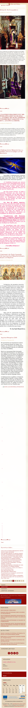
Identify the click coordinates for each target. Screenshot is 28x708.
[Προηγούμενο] (5, 581)
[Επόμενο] (21, 581)
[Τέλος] (23, 581)
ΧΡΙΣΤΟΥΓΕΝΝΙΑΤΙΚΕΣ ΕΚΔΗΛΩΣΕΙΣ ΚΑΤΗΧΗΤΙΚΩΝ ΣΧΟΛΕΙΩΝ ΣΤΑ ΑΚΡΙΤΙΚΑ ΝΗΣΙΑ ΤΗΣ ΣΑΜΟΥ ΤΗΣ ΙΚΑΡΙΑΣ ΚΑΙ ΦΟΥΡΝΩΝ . (13, 617)
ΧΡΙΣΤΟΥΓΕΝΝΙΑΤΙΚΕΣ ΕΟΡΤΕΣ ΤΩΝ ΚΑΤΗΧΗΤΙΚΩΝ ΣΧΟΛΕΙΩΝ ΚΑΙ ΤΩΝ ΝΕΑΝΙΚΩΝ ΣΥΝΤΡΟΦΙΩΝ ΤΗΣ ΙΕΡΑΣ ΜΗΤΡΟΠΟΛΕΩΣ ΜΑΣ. (13, 625)
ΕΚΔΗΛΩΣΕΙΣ (4, 588)
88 (15, 580)
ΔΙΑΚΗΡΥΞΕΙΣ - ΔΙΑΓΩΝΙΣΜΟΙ (7, 590)
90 (19, 580)
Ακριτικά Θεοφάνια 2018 (9, 337)
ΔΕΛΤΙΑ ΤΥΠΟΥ (4, 586)
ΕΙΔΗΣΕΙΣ (3, 584)
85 (9, 580)
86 (11, 580)
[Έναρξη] (3, 581)
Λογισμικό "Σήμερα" (6, 668)
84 (7, 580)
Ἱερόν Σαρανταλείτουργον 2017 (7, 570)
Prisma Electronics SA (19, 706)
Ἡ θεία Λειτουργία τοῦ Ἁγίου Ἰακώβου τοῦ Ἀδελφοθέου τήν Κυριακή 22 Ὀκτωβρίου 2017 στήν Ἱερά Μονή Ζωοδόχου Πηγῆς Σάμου (12, 577)
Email (7, 108)
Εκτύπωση (4, 539)
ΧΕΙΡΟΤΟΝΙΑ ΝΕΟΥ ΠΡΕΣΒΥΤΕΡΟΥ (8, 571)
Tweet (2, 542)
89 (17, 580)
